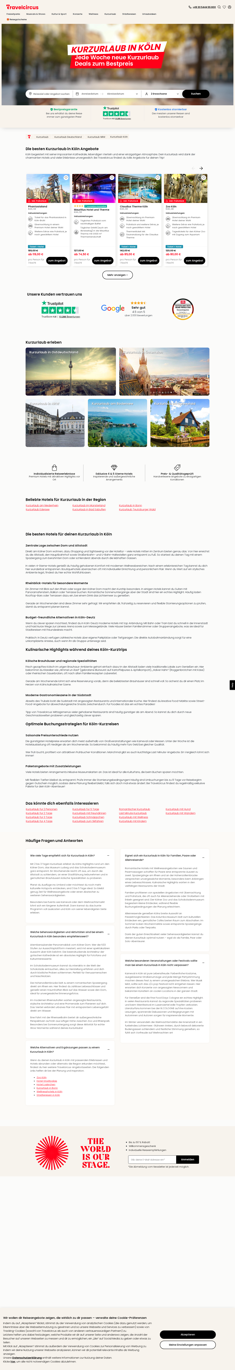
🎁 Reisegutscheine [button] (17, 19)
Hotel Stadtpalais (47, 1081)
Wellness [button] (93, 14)
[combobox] (33, 94)
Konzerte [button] (77, 14)
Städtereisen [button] (129, 14)
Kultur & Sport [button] (59, 14)
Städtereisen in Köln (48, 1095)
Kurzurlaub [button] (110, 14)
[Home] (29, 136)
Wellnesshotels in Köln (49, 1091)
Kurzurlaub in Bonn (47, 1088)
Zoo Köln (42, 1077)
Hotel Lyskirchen (46, 1084)
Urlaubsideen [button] (149, 14)
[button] (219, 7)
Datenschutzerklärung (27, 1358)
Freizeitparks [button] (13, 14)
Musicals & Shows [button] (35, 14)
